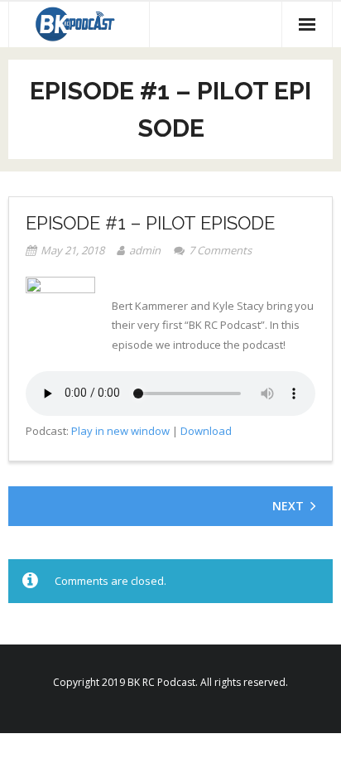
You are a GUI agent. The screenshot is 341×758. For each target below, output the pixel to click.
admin (145, 250)
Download (206, 430)
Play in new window (120, 430)
